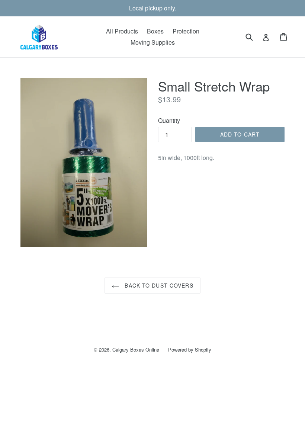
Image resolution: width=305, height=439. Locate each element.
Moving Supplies (153, 42)
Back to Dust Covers (158, 285)
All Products (122, 31)
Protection (186, 31)
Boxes (155, 31)
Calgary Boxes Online (135, 349)
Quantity (169, 120)
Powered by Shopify (189, 349)
